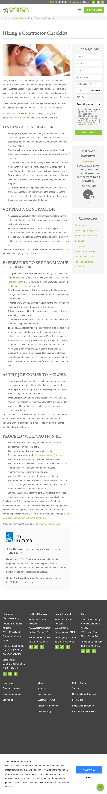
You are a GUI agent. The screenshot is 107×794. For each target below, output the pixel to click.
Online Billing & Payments (84, 694)
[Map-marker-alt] (93, 2)
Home (5, 18)
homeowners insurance (18, 118)
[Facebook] (98, 2)
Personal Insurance (12, 688)
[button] (80, 10)
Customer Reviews (46, 700)
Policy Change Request (83, 706)
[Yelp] (102, 2)
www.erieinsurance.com (50, 524)
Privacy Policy (90, 124)
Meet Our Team (44, 694)
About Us (41, 688)
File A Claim (77, 700)
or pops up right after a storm (51, 455)
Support (75, 688)
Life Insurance (9, 700)
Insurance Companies (47, 706)
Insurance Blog (17, 18)
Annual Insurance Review (84, 711)
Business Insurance (12, 694)
